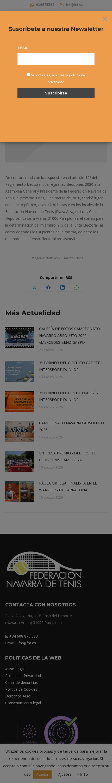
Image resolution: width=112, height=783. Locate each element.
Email (22, 47)
